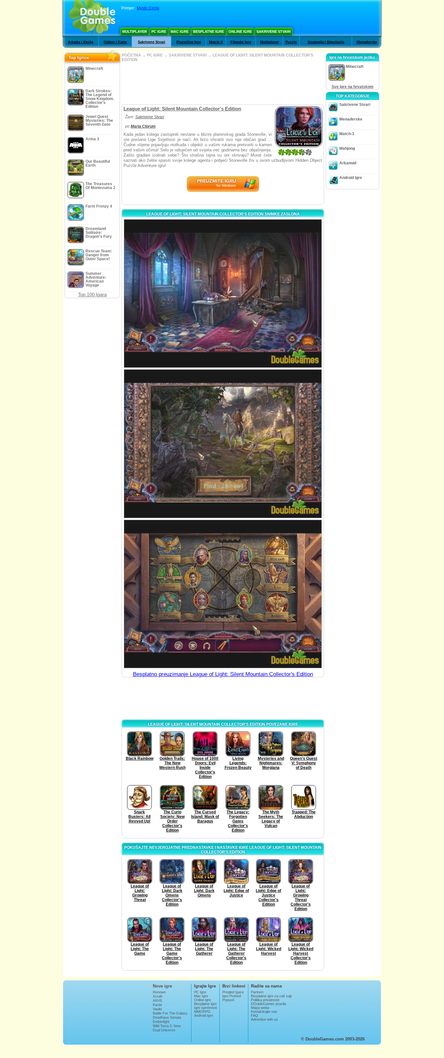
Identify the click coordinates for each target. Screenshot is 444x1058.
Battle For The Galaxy (170, 1013)
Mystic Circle (148, 8)
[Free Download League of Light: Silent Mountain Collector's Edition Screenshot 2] (223, 443)
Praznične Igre (188, 42)
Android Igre (350, 177)
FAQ (254, 1015)
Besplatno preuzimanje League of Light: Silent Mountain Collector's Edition (223, 674)
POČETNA (131, 55)
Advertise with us (264, 1019)
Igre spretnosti (205, 1008)
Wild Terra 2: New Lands (167, 1028)
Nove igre (162, 986)
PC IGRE (155, 55)
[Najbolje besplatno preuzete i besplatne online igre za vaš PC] (92, 18)
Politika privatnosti (265, 1000)
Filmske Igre (240, 42)
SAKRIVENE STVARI (188, 55)
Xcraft (157, 996)
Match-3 (216, 42)
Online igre (240, 31)
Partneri (257, 992)
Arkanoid (347, 163)
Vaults (157, 1009)
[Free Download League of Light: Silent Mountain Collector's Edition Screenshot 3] (223, 594)
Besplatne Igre (208, 31)
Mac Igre (180, 31)
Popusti (228, 1000)
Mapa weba (260, 1008)
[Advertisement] (223, 83)
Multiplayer (134, 31)
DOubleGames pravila (268, 1004)
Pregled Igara (232, 992)
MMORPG (202, 1011)
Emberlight (161, 1022)
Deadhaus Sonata (167, 1017)
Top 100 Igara (92, 294)
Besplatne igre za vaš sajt (271, 996)
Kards (157, 1005)
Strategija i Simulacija (325, 42)
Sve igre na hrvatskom (352, 86)
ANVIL (158, 1000)
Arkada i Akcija (80, 42)
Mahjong (347, 148)
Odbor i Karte (115, 42)
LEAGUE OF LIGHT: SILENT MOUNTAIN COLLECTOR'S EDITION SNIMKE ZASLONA (223, 214)
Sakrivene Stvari (273, 31)
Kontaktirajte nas (264, 1011)
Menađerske (367, 42)
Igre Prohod (231, 996)
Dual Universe (164, 1030)
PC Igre (158, 31)
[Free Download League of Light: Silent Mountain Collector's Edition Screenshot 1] (223, 293)
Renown (159, 992)
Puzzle (291, 42)
